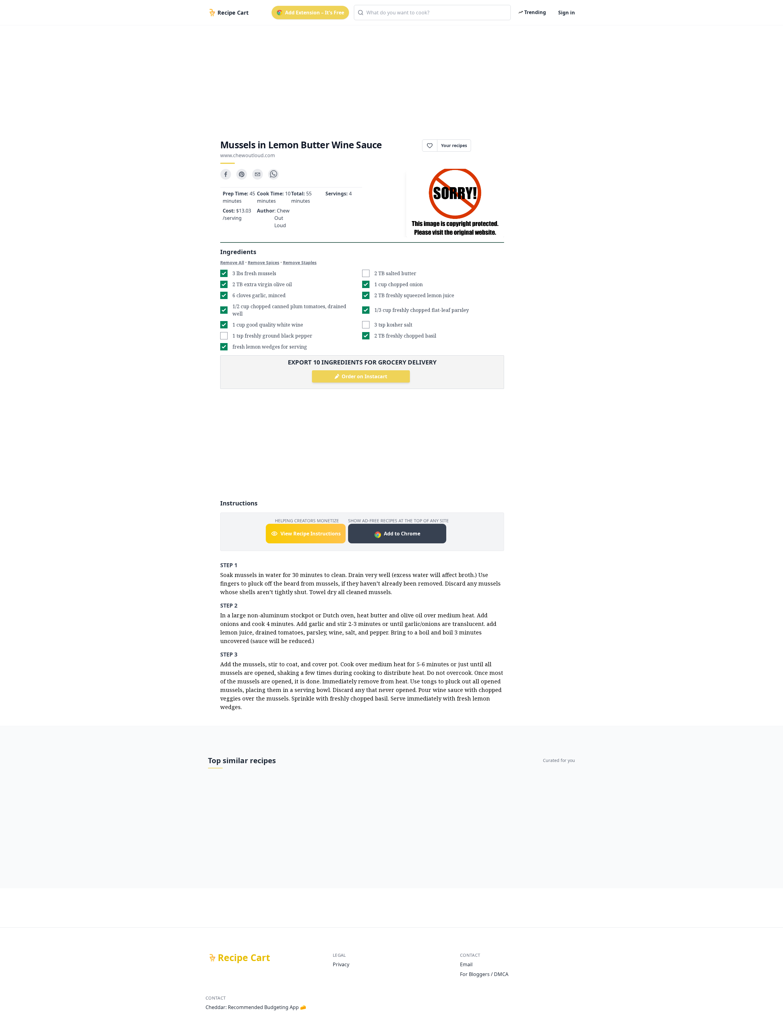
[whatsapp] (273, 174)
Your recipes (454, 145)
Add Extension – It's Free (314, 12)
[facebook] (225, 174)
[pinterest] (241, 174)
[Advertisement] (389, 77)
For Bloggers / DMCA (484, 974)
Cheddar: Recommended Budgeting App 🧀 (256, 1007)
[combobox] (432, 12)
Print (490, 145)
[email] (257, 174)
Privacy (341, 964)
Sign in (566, 12)
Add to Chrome (402, 533)
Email (466, 964)
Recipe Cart (244, 957)
